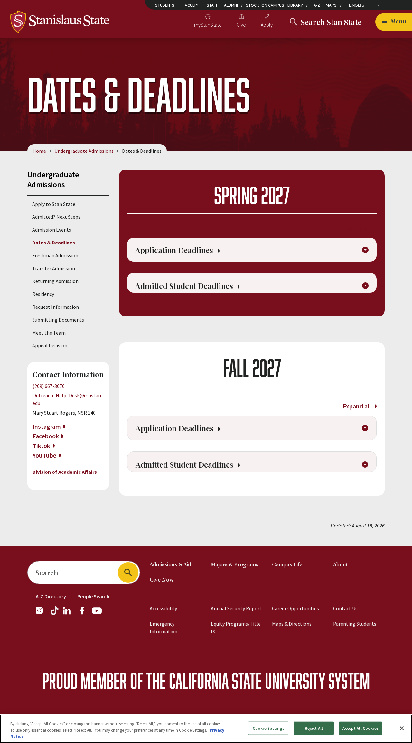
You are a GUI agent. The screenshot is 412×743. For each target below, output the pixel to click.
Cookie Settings (268, 728)
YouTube (44, 455)
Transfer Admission (53, 268)
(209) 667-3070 (49, 386)
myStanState (208, 25)
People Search (93, 596)
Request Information (55, 307)
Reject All (314, 728)
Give (241, 25)
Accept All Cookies (360, 728)
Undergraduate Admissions (84, 151)
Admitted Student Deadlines (185, 285)
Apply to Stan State (53, 204)
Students (164, 5)
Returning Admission (55, 281)
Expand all (357, 228)
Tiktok (41, 446)
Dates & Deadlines (53, 242)
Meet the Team (49, 332)
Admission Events (51, 229)
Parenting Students (354, 623)
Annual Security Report (236, 608)
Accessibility (163, 608)
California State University (247, 680)
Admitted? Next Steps (56, 217)
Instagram (47, 426)
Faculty (190, 5)
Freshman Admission (55, 255)
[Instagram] (42, 613)
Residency (43, 294)
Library (295, 5)
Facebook (46, 436)
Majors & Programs (234, 565)
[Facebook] (84, 613)
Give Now (162, 580)
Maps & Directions (292, 623)
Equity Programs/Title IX (236, 627)
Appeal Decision (49, 345)
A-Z (317, 5)
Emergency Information (163, 627)
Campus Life (287, 565)
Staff (212, 5)
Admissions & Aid (170, 565)
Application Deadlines (175, 250)
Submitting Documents (58, 319)
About (340, 565)
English (358, 5)
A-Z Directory (51, 596)
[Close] (402, 728)
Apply (267, 25)
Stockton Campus (265, 5)
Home (39, 151)
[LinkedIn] (67, 613)
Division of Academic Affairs (65, 472)
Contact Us (345, 608)
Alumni (231, 5)
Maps (331, 5)
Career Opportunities (295, 608)
